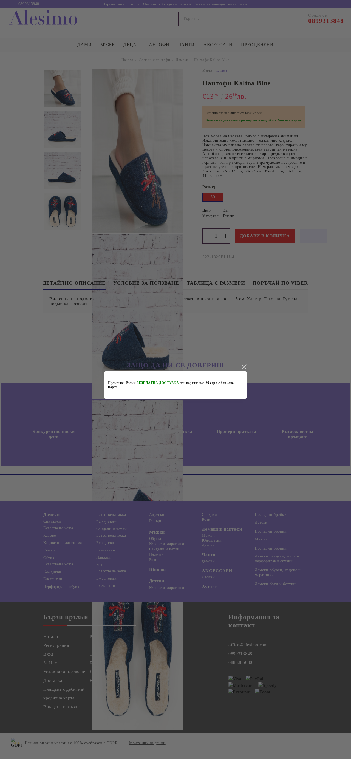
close (243, 367)
